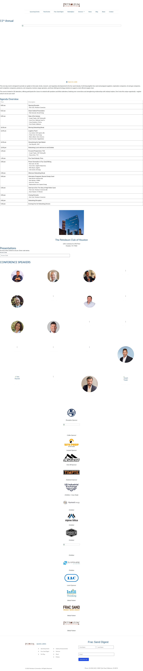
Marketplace (70, 11)
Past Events (46, 11)
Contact (111, 11)
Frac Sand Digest (58, 11)
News (90, 11)
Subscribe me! (83, 659)
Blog (97, 11)
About (103, 11)
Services (80, 11)
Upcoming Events (34, 11)
